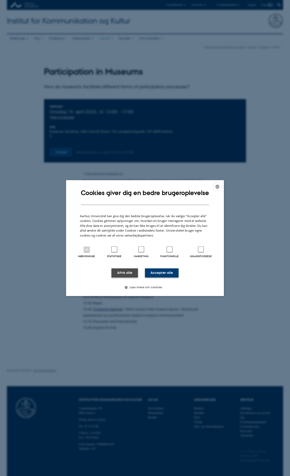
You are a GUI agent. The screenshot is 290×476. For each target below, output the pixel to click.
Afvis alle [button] (124, 273)
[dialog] (145, 238)
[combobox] (217, 187)
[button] (145, 287)
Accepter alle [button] (162, 273)
